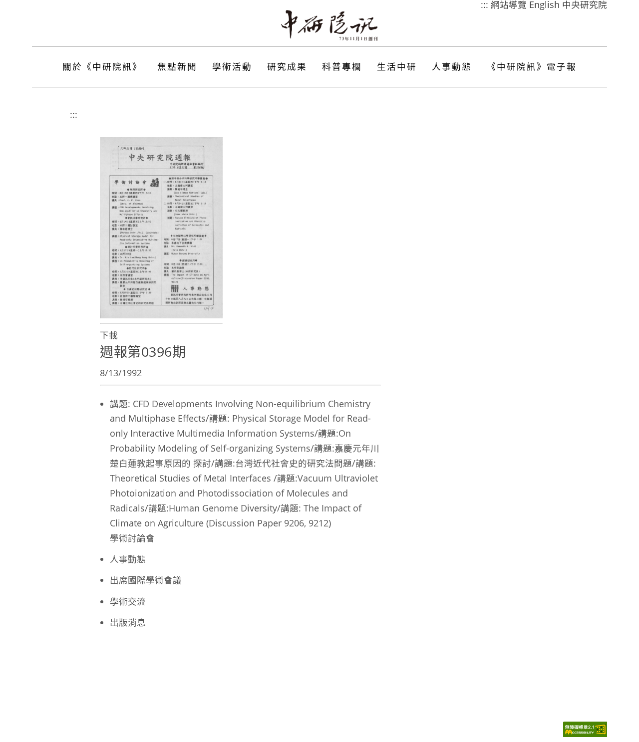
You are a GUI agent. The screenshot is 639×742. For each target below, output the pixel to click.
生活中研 (397, 66)
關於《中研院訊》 (102, 66)
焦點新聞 (177, 66)
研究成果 (287, 66)
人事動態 (452, 66)
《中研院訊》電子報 (532, 66)
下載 (109, 335)
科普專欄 (342, 66)
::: (73, 114)
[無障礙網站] (585, 734)
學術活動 (232, 66)
